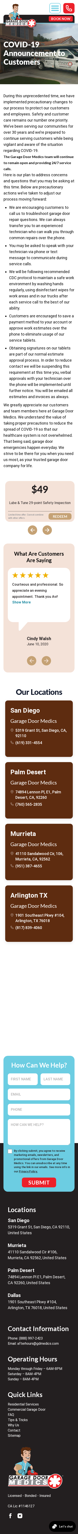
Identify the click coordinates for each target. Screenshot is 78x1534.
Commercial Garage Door (27, 1409)
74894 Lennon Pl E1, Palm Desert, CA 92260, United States (36, 1280)
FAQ (11, 1415)
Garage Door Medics (33, 721)
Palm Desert (28, 772)
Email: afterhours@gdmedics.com (33, 1343)
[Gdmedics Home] (35, 1468)
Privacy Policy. (28, 1171)
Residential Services (23, 1404)
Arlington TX (28, 895)
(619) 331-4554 (28, 742)
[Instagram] (20, 1515)
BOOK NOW (60, 19)
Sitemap (14, 1435)
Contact (14, 1430)
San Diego (25, 710)
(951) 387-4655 (28, 866)
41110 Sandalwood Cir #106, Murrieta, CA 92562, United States (37, 1255)
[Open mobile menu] (55, 8)
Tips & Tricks (18, 1420)
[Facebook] (10, 1515)
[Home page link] (20, 16)
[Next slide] (47, 530)
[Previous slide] (32, 530)
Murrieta (23, 834)
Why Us (13, 1425)
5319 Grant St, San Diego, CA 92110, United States (39, 1230)
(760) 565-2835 (28, 804)
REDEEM (60, 516)
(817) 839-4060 (28, 927)
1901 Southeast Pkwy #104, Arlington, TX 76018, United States (37, 1305)
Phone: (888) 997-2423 (25, 1338)
